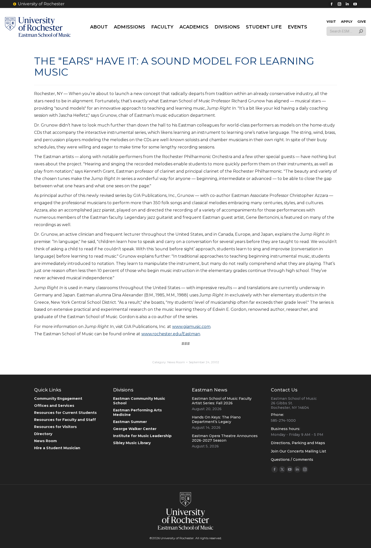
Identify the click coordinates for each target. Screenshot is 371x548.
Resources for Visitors (55, 426)
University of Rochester (41, 4)
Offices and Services (54, 405)
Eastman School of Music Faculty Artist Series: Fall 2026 (222, 400)
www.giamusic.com (191, 326)
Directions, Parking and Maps (298, 443)
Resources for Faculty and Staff (65, 419)
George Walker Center (134, 429)
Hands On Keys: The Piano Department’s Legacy (216, 419)
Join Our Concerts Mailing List (298, 451)
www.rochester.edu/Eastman (170, 333)
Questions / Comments (292, 459)
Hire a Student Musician (57, 448)
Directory (43, 434)
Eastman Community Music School (139, 400)
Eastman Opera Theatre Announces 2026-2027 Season (225, 438)
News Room (176, 362)
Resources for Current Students (65, 412)
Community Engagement (58, 398)
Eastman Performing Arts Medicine (137, 412)
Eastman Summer (130, 421)
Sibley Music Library (132, 443)
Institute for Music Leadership (142, 436)
